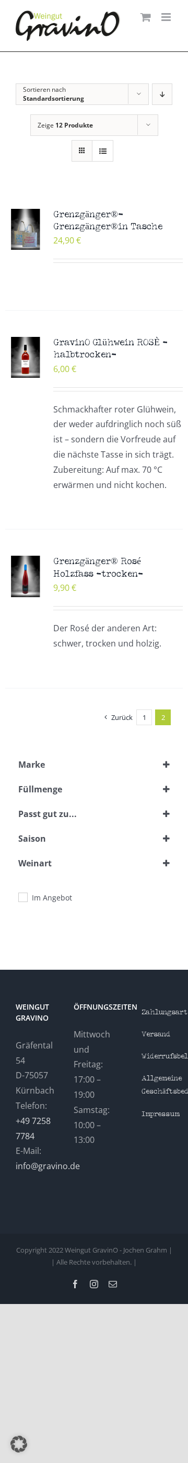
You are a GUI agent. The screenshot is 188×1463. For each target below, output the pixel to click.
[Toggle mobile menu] (166, 17)
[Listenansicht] (102, 151)
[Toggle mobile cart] (145, 17)
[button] (19, 1444)
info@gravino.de (48, 1166)
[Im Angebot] (22, 897)
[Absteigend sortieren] (162, 94)
